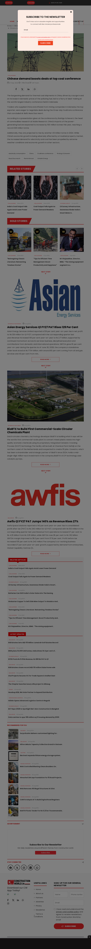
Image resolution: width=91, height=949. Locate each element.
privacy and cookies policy (43, 37)
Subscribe (45, 43)
